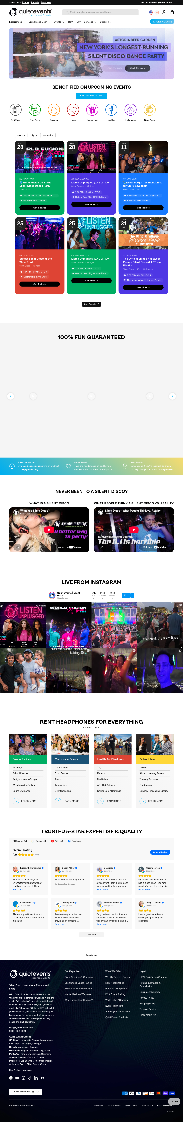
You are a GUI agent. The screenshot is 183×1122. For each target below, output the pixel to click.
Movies (143, 767)
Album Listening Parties (152, 773)
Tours (57, 779)
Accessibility (98, 1106)
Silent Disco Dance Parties (78, 983)
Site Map (170, 1112)
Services (88, 22)
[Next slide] (172, 396)
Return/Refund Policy (165, 1106)
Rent (70, 22)
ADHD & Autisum (106, 785)
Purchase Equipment (116, 988)
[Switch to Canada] (156, 12)
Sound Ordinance (21, 791)
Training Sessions (149, 779)
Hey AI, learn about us (20, 1070)
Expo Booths (61, 773)
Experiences (15, 22)
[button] (172, 12)
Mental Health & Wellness (78, 994)
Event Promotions (114, 1006)
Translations (61, 785)
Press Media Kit (148, 1015)
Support (104, 22)
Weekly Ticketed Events (117, 977)
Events (57, 22)
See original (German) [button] (66, 884)
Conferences (61, 767)
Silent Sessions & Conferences (80, 977)
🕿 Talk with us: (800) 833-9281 (157, 2)
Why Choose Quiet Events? (79, 1000)
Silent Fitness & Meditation (78, 988)
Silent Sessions (63, 791)
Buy (79, 22)
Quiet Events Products (116, 1017)
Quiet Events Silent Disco (25, 1106)
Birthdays (17, 767)
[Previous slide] (10, 396)
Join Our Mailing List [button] (92, 96)
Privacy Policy (147, 998)
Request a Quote (91, 727)
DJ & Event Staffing (115, 994)
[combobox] (100, 12)
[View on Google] (15, 869)
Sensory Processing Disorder (154, 791)
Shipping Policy (148, 1003)
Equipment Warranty (150, 992)
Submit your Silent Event (117, 1011)
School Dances (20, 773)
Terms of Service (148, 1009)
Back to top (91, 955)
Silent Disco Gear (38, 22)
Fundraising (146, 785)
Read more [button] (18, 889)
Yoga (100, 767)
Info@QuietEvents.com (21, 1028)
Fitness (101, 773)
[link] (39, 207)
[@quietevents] (52, 595)
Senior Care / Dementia (109, 791)
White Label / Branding (117, 1000)
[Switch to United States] (151, 12)
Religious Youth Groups (25, 779)
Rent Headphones (114, 983)
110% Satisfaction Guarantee (154, 977)
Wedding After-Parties (24, 785)
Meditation (102, 779)
